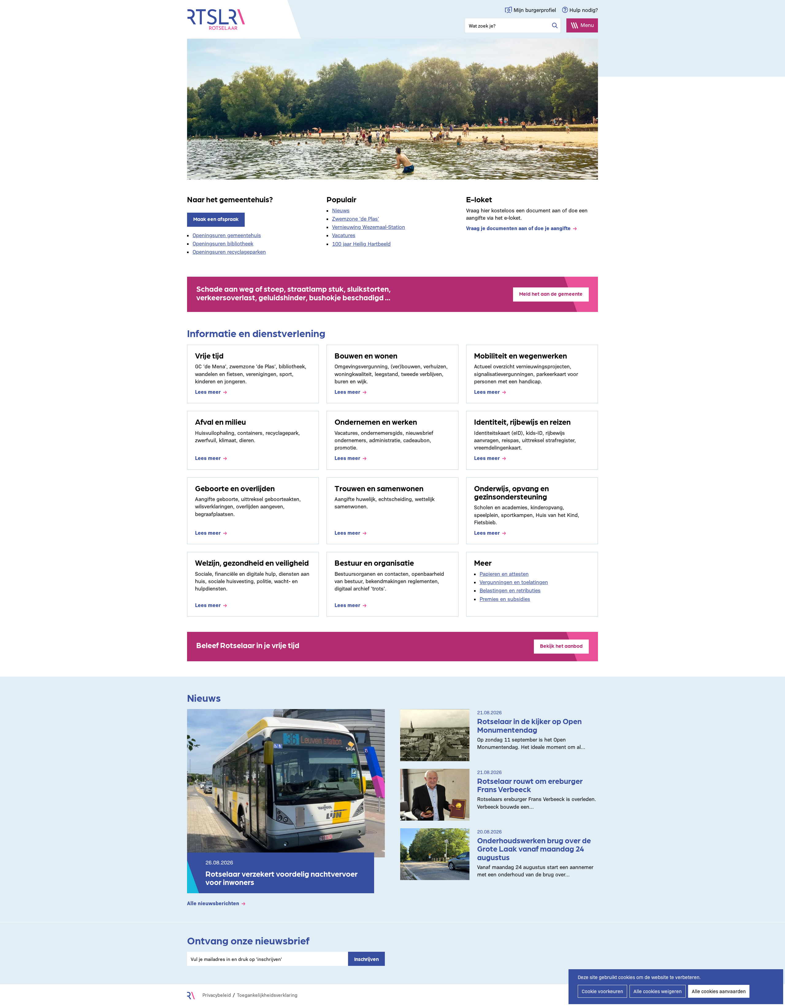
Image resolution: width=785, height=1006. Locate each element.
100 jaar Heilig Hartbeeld (361, 243)
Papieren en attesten (504, 573)
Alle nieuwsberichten (213, 902)
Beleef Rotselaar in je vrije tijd (247, 644)
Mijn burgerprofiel (535, 9)
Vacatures (343, 234)
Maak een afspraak (216, 219)
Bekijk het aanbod (561, 646)
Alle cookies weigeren (658, 991)
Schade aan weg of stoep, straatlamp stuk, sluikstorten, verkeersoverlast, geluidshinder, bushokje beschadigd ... (293, 292)
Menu (587, 24)
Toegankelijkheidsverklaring (267, 995)
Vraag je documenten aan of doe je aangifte (518, 227)
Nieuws (341, 210)
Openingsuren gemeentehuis (227, 234)
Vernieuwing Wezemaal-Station (368, 226)
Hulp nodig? (583, 9)
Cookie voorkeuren (602, 991)
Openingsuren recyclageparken (229, 251)
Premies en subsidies (505, 598)
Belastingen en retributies (510, 590)
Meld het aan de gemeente (551, 293)
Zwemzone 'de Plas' (355, 218)
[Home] (216, 19)
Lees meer (208, 391)
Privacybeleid (216, 995)
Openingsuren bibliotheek (223, 243)
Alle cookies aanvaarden (719, 991)
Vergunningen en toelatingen (514, 581)
